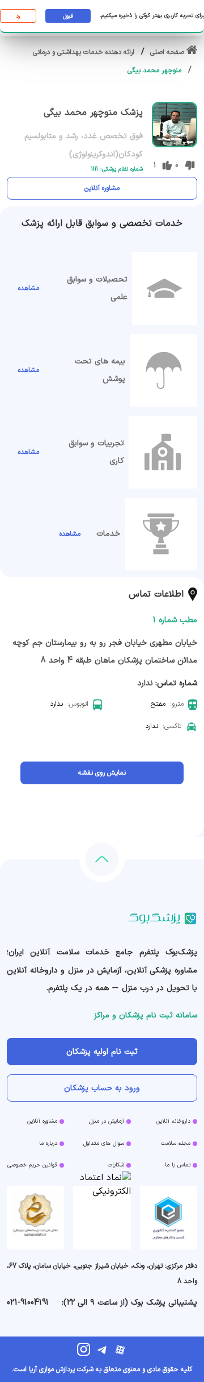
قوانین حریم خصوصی (32, 1165)
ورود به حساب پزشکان (102, 1088)
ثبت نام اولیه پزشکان (102, 1052)
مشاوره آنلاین (102, 188)
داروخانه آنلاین (173, 1121)
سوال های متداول (103, 1143)
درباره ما (48, 1143)
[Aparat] (120, 1349)
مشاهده (28, 288)
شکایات (116, 1165)
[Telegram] (102, 1349)
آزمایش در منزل (106, 1121)
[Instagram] (84, 1349)
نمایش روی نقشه (102, 773)
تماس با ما (177, 1165)
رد (18, 16)
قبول (68, 16)
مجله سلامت (175, 1143)
